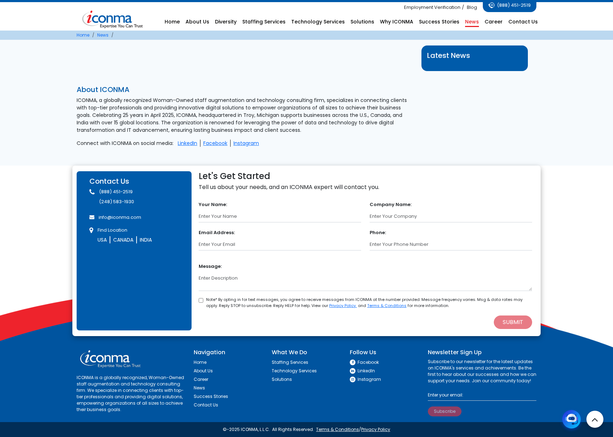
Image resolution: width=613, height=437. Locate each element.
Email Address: (217, 232)
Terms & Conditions (387, 305)
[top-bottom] (594, 419)
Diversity (226, 21)
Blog (472, 7)
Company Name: (391, 204)
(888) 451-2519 (513, 5)
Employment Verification (432, 7)
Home (172, 21)
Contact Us (523, 21)
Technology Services (318, 21)
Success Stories (439, 21)
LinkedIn (187, 143)
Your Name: (213, 204)
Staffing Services (264, 21)
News (472, 21)
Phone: (378, 232)
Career (494, 21)
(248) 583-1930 (116, 201)
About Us (197, 21)
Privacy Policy (343, 305)
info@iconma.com (120, 217)
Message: (210, 266)
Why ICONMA (396, 21)
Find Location (112, 230)
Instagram (246, 143)
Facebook (215, 143)
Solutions (362, 21)
